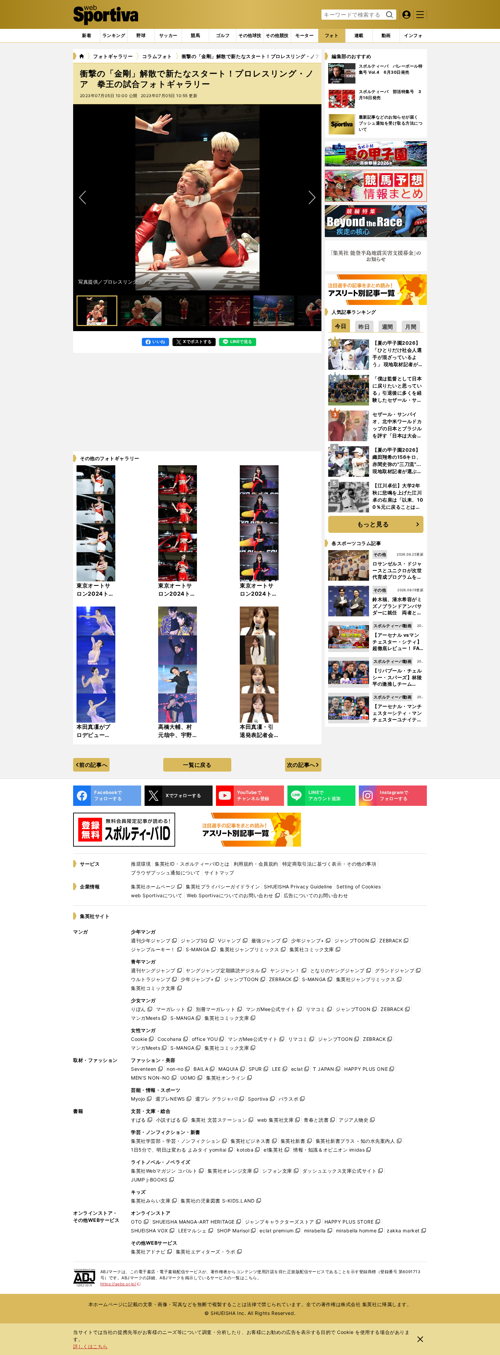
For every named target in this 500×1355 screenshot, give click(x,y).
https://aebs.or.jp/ (120, 1283)
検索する (388, 15)
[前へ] (311, 197)
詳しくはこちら (90, 1346)
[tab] (141, 35)
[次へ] (82, 197)
